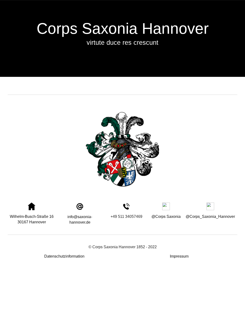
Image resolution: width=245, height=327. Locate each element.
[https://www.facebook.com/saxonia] (166, 206)
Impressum (179, 256)
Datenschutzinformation (64, 256)
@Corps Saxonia (166, 216)
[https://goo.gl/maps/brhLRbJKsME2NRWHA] (31, 206)
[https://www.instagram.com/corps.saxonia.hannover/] (210, 206)
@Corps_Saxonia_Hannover (210, 216)
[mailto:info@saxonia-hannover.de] (80, 206)
